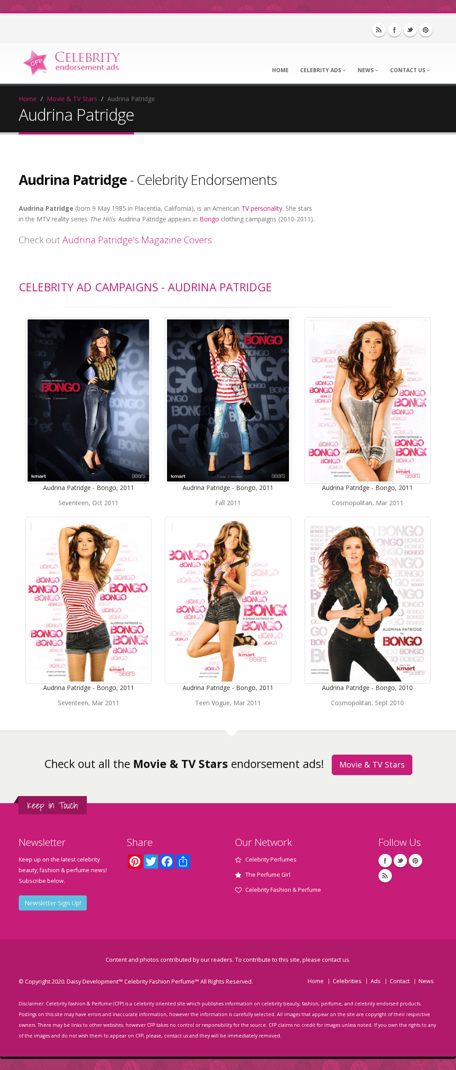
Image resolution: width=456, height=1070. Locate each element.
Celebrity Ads (321, 70)
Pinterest (425, 30)
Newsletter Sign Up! (52, 902)
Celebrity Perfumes (271, 859)
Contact (400, 981)
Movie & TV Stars (72, 98)
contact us (335, 960)
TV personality (261, 208)
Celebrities (347, 981)
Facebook (394, 30)
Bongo (209, 219)
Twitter (410, 30)
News (366, 70)
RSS (379, 30)
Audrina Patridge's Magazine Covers (137, 239)
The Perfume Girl (267, 874)
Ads (375, 981)
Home (280, 70)
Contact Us (408, 70)
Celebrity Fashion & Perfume (283, 890)
